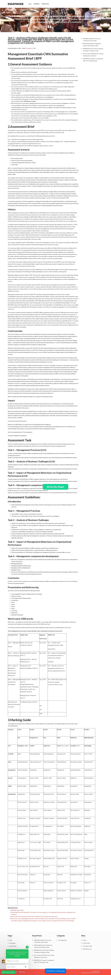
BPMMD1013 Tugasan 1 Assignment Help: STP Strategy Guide (93, 59)
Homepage (37, 4)
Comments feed (87, 946)
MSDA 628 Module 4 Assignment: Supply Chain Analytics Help (92, 44)
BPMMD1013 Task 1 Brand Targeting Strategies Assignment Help (93, 49)
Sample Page (45, 4)
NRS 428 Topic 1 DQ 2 (17, 910)
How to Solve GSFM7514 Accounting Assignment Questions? (93, 54)
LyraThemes (96, 972)
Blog (30, 4)
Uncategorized (29, 48)
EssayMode (16, 3)
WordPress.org (87, 949)
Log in (84, 940)
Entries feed (86, 943)
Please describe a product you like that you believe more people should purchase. (34, 916)
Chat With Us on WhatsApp (55, 971)
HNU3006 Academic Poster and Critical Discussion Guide (91, 39)
